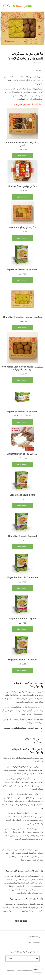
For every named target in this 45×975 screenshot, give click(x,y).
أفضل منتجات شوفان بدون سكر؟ (34, 740)
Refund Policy (34, 942)
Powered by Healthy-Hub (24, 970)
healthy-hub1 (11, 970)
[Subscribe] (37, 958)
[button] (40, 5)
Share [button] (38, 70)
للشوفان (21, 80)
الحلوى (26, 702)
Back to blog (20, 920)
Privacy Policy (34, 937)
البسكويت (22, 99)
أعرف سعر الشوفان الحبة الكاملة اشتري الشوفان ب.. (23, 730)
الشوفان (35, 89)
